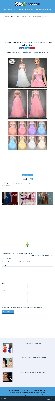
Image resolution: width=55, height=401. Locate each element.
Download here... (27, 175)
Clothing (9, 182)
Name (4, 283)
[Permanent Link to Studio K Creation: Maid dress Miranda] (27, 204)
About (52, 399)
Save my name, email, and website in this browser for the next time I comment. (22, 307)
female (8, 183)
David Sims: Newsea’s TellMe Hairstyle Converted (34, 357)
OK (48, 399)
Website (4, 298)
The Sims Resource (23, 183)
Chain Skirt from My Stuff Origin (33, 343)
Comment (5, 265)
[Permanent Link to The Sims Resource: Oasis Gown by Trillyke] (45, 204)
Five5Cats (13, 183)
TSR (31, 179)
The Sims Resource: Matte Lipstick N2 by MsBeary (33, 372)
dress (5, 183)
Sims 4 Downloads (27, 4)
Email (3, 290)
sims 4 (17, 183)
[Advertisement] (27, 29)
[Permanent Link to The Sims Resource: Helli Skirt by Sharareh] (10, 204)
